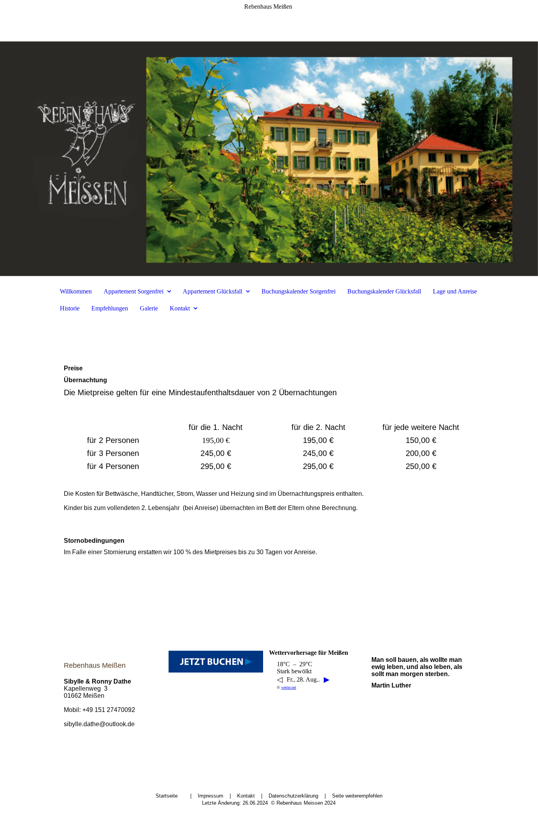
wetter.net (288, 687)
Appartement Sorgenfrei (133, 291)
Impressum (210, 796)
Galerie (149, 308)
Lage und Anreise (455, 291)
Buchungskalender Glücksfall (384, 291)
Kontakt (180, 308)
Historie (70, 308)
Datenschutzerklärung (293, 796)
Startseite (167, 796)
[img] (269, 138)
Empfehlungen (109, 308)
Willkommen (76, 291)
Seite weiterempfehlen (357, 796)
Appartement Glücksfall (212, 291)
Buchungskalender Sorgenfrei (299, 291)
